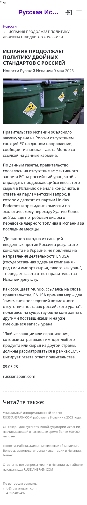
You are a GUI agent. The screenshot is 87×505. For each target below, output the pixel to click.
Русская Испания (39, 12)
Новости (10, 26)
